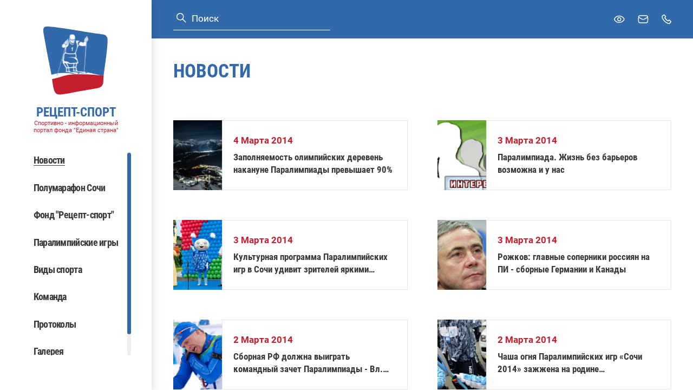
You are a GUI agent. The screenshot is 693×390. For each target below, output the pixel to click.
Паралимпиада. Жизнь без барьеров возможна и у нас (567, 163)
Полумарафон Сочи (70, 187)
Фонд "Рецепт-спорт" (74, 214)
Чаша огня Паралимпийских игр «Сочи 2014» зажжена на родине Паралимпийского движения (570, 363)
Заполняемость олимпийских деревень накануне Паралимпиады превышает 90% (313, 163)
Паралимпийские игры (76, 242)
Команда (50, 296)
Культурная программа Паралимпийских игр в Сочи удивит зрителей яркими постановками (310, 263)
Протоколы (55, 324)
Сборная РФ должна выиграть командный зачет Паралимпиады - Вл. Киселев (308, 363)
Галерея (49, 351)
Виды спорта (58, 269)
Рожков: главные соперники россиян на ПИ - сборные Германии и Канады (574, 263)
